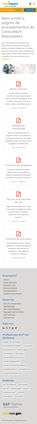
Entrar (18, 10)
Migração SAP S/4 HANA (14, 312)
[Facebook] (9, 328)
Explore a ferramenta (13, 293)
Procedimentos (10, 291)
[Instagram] (7, 328)
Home (6, 279)
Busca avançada (10, 288)
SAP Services (9, 317)
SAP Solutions (9, 315)
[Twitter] (16, 328)
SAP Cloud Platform (12, 309)
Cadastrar (30, 10)
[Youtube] (13, 328)
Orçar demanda (10, 282)
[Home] (10, 4)
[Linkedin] (3, 328)
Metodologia (9, 306)
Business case (9, 285)
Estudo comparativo (12, 303)
